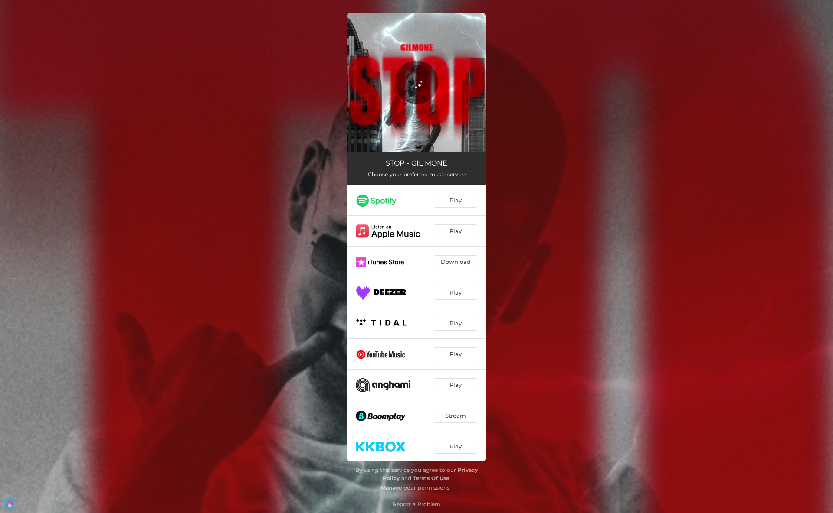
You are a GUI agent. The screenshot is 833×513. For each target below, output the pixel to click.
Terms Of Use (431, 478)
